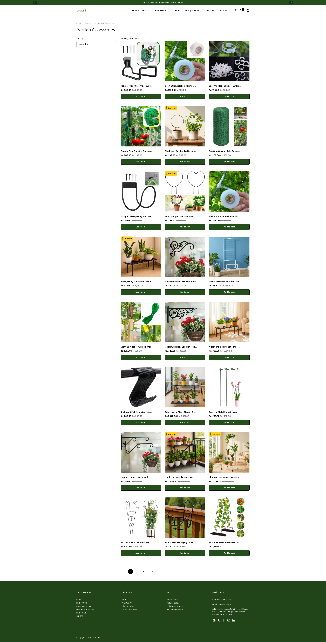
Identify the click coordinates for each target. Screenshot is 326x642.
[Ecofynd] (81, 10)
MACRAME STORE (83, 606)
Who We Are (127, 603)
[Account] (235, 10)
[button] (248, 10)
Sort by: (79, 38)
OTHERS (79, 616)
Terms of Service (129, 609)
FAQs (124, 599)
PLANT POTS (81, 603)
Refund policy (173, 603)
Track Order (172, 599)
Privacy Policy (128, 606)
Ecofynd (96, 637)
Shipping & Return (175, 606)
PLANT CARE (81, 613)
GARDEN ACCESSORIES (86, 609)
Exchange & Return (175, 609)
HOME (79, 599)
